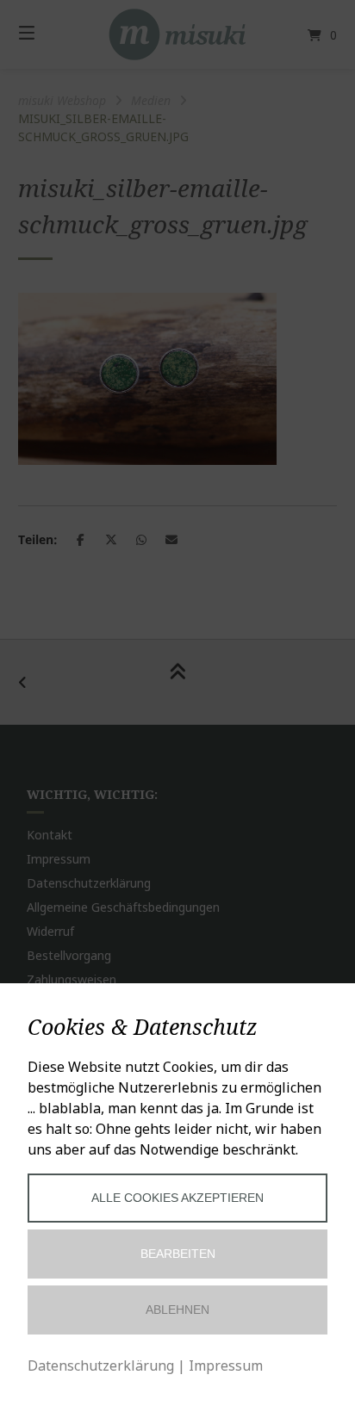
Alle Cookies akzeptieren (177, 1198)
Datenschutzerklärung (101, 1365)
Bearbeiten (177, 1253)
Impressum (226, 1365)
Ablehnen (177, 1309)
